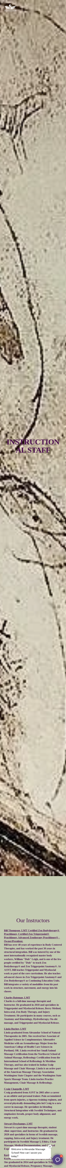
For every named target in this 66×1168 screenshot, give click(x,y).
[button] (58, 1160)
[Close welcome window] (50, 1146)
